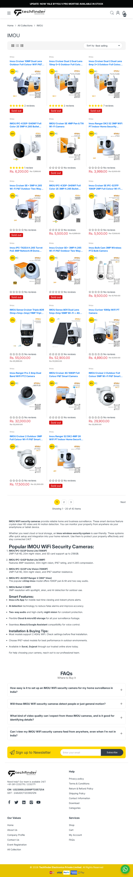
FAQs (72, 839)
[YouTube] (38, 802)
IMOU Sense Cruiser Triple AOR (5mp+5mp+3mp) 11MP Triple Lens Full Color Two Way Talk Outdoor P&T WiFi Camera (27, 311)
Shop (71, 825)
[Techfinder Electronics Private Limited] (22, 774)
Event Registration (17, 844)
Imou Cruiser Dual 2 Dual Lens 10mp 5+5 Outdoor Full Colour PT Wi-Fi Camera (66, 63)
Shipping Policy (77, 793)
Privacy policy (76, 778)
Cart (71, 830)
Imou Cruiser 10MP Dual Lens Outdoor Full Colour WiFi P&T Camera (26, 63)
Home (10, 825)
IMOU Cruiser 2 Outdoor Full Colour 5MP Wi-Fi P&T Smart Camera (104, 375)
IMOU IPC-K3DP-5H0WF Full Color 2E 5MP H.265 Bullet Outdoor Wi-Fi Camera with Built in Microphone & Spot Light (25, 125)
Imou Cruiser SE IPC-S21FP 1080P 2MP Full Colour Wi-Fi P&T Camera (104, 187)
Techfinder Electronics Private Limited (60, 867)
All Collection (14, 849)
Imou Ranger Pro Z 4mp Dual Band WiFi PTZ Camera (25, 374)
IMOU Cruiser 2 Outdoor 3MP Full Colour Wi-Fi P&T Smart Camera (26, 438)
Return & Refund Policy (81, 788)
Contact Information (79, 798)
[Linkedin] (24, 802)
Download (74, 803)
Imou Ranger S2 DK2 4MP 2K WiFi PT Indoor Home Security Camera (65, 438)
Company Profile (16, 835)
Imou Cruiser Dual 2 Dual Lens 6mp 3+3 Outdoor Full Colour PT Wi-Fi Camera (105, 63)
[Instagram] (31, 802)
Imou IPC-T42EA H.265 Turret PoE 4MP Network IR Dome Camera (26, 249)
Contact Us (13, 839)
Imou (12, 57)
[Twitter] (16, 802)
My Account (75, 835)
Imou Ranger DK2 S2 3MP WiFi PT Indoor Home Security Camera (105, 125)
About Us (12, 830)
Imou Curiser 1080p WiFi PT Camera (104, 311)
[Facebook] (9, 802)
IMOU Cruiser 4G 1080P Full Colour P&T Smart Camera (64, 374)
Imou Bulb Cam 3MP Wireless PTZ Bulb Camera (105, 249)
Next (123, 502)
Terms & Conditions (79, 783)
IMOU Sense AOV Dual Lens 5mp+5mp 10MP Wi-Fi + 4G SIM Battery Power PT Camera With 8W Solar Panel (65, 311)
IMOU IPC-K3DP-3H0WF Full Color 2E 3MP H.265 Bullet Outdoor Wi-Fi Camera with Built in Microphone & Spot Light (65, 187)
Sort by (90, 45)
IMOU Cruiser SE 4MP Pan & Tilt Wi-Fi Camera (66, 125)
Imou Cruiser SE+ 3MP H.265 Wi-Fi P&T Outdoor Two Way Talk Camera (65, 249)
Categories (74, 808)
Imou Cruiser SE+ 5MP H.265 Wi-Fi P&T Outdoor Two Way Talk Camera (26, 187)
